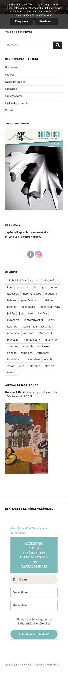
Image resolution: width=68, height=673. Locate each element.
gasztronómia (50, 287)
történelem (33, 359)
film (35, 287)
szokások (43, 346)
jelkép (11, 313)
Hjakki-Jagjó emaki (16, 103)
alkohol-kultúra (16, 280)
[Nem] (63, 14)
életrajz (49, 366)
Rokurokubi (12, 67)
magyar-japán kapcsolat (36, 326)
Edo (9, 287)
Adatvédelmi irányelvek (18, 664)
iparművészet (28, 300)
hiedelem (51, 293)
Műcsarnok (45, 333)
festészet (22, 287)
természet (43, 352)
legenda (12, 326)
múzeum (28, 333)
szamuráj (12, 346)
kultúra (42, 313)
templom (26, 352)
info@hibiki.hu (14, 236)
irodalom (47, 300)
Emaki (9, 110)
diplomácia (51, 280)
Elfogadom (21, 21)
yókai (22, 366)
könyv (51, 320)
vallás (10, 366)
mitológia (13, 333)
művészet (13, 339)
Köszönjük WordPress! (46, 664)
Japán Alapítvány (50, 306)
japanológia (28, 306)
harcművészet (32, 293)
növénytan (51, 339)
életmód (35, 366)
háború (11, 300)
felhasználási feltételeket (34, 623)
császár (35, 280)
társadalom (14, 359)
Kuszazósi (11, 88)
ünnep (11, 372)
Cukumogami (13, 96)
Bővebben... (46, 21)
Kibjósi (9, 74)
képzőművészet (33, 320)
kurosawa (13, 320)
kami (30, 313)
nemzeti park (32, 339)
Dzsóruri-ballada (15, 81)
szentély (28, 346)
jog (21, 313)
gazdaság (13, 293)
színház (11, 352)
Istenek (11, 306)
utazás (48, 359)
